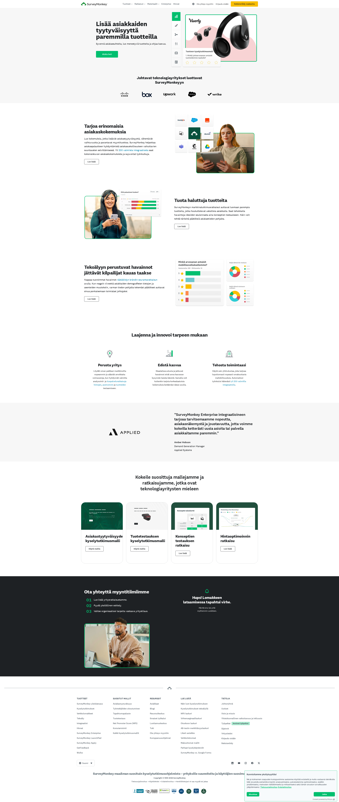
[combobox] (86, 763)
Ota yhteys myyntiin (205, 4)
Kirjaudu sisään (222, 4)
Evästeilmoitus (284, 787)
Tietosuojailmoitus (268, 787)
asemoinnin (107, 384)
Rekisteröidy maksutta (244, 4)
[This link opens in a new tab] (232, 763)
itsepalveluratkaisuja (116, 381)
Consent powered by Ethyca (322, 799)
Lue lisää (92, 161)
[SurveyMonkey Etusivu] (94, 4)
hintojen (97, 384)
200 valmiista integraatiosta (133, 150)
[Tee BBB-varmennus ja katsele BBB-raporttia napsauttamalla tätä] (138, 792)
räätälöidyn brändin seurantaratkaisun (137, 279)
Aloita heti (107, 54)
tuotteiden (121, 384)
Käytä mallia (94, 549)
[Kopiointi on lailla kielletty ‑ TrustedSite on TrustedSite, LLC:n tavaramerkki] (164, 792)
